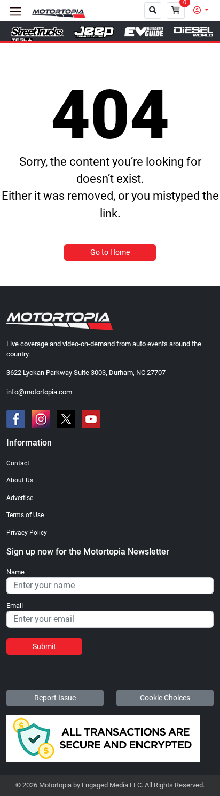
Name (15, 572)
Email (14, 606)
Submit (44, 646)
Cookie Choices (165, 697)
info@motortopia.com (39, 392)
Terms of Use (25, 515)
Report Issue (55, 697)
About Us (19, 480)
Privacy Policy (26, 532)
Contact (17, 463)
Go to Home (110, 252)
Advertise (19, 498)
